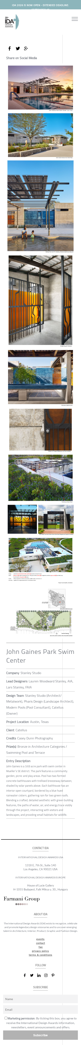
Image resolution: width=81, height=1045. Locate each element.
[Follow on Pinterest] (54, 975)
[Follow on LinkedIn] (40, 975)
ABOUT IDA (40, 914)
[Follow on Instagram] (47, 975)
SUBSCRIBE (40, 987)
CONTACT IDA (40, 848)
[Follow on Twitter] (33, 975)
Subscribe (40, 1035)
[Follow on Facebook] (26, 975)
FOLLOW (40, 965)
